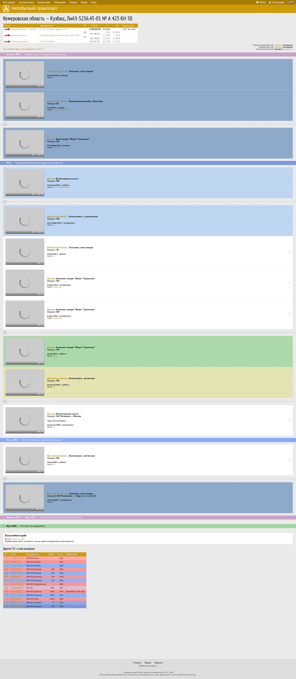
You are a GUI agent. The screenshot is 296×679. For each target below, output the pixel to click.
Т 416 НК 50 (17, 565)
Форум (147, 663)
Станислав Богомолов (61, 110)
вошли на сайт (18, 539)
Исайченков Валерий (61, 187)
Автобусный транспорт (34, 8)
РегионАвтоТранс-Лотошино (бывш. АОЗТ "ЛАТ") (60, 35)
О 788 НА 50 (17, 558)
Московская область (19, 35)
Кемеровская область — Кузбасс (24, 29)
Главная (137, 663)
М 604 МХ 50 (17, 584)
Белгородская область (19, 41)
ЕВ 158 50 (15, 569)
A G (54, 77)
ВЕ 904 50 (15, 576)
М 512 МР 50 (17, 573)
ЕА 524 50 (15, 598)
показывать (288, 49)
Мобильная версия (148, 666)
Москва (51, 139)
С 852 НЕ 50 (16, 595)
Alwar (55, 356)
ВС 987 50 (15, 561)
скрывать (278, 45)
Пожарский (57, 287)
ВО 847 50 (15, 591)
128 (6, 558)
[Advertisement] (148, 635)
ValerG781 (57, 147)
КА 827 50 (15, 602)
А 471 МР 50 (17, 580)
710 (6, 587)
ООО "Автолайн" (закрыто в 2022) (54, 29)
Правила (158, 663)
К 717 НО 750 (17, 606)
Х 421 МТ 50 (17, 587)
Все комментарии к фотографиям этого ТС (23, 49)
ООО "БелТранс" (48, 41)
